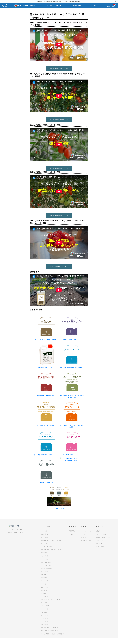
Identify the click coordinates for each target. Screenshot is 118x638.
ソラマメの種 (44, 624)
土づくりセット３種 (59, 508)
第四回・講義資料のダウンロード (59, 215)
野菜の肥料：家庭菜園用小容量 (49, 630)
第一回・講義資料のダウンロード (59, 68)
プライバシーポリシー (102, 534)
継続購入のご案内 (86, 540)
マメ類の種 (44, 612)
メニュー (2, 6)
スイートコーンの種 (46, 546)
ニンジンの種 (44, 587)
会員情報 (108, 6)
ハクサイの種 (44, 556)
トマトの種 (44, 543)
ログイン (70, 534)
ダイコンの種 (44, 581)
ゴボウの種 (44, 531)
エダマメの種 (44, 615)
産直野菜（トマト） (46, 534)
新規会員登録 (72, 531)
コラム (83, 534)
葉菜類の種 (44, 552)
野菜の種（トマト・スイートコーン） (51, 540)
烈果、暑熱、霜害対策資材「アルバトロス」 (72, 367)
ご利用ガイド (99, 540)
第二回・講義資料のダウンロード (59, 119)
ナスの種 (43, 593)
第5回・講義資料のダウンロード (59, 266)
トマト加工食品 (45, 537)
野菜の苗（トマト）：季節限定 (49, 627)
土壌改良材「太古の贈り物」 (46, 482)
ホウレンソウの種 (46, 565)
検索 (6, 6)
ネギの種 (43, 574)
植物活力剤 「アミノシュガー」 (71, 455)
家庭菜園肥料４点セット (71, 460)
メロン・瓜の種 (45, 605)
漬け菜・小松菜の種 (46, 568)
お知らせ (83, 537)
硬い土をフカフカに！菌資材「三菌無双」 (46, 339)
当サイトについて (86, 531)
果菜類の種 (44, 590)
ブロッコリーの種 (46, 562)
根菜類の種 (44, 577)
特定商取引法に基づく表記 (103, 537)
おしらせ (93, 5)
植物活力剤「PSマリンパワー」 (46, 367)
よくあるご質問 (100, 546)
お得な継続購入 (77, 5)
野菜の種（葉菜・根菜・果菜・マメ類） (51, 549)
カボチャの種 (44, 609)
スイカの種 (44, 602)
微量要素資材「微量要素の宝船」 (46, 395)
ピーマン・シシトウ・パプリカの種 (50, 599)
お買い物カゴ (114, 5)
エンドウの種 (44, 621)
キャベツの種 (44, 559)
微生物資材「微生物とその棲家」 (46, 425)
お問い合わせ (99, 543)
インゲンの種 (44, 618)
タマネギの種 (44, 571)
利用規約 (98, 531)
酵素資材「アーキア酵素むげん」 (72, 339)
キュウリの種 (44, 596)
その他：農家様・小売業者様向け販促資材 (52, 634)
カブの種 (43, 584)
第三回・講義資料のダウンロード (59, 168)
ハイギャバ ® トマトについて (55, 5)
